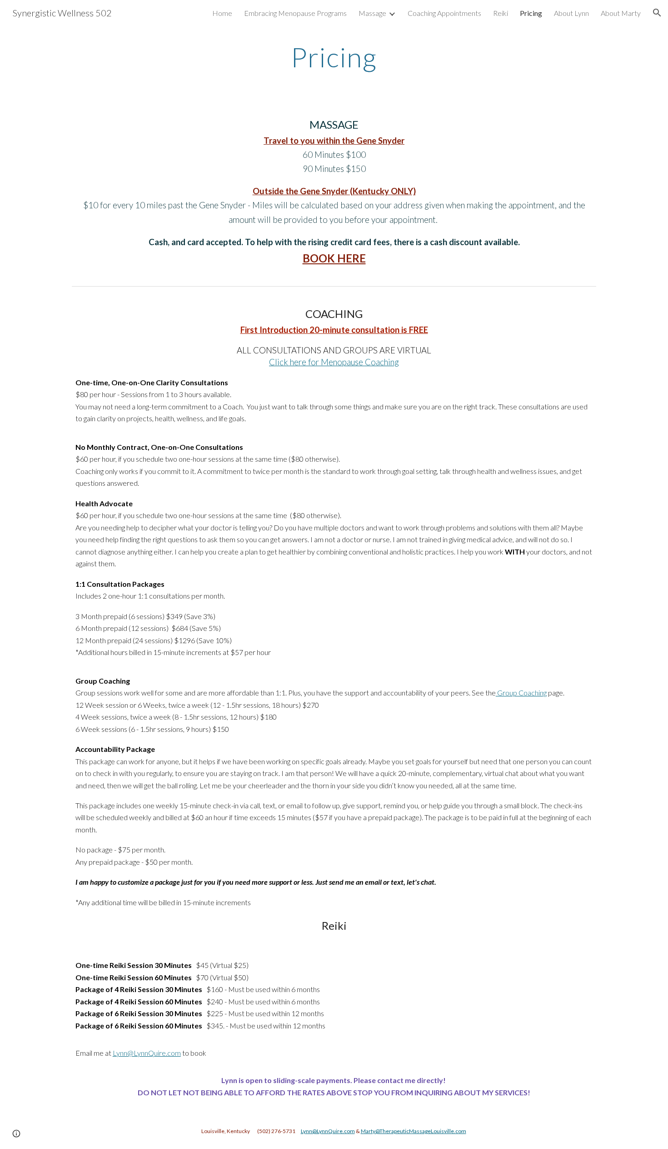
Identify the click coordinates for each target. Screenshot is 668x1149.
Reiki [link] (500, 13)
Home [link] (222, 13)
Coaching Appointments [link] (444, 13)
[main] (334, 57)
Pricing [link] (531, 13)
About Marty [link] (621, 13)
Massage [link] (372, 13)
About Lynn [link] (571, 13)
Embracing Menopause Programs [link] (295, 13)
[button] (657, 13)
